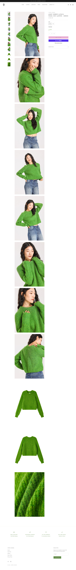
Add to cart (58, 37)
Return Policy (10, 555)
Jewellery (34, 4)
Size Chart (50, 26)
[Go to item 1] (9, 14)
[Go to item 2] (9, 19)
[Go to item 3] (9, 24)
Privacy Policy (10, 556)
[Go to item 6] (9, 39)
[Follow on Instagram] (10, 561)
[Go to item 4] (9, 29)
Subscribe (57, 557)
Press (39, 4)
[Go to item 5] (9, 34)
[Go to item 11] (9, 64)
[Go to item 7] (9, 44)
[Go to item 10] (9, 59)
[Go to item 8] (9, 49)
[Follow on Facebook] (8, 561)
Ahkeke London (52, 12)
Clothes (27, 4)
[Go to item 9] (9, 54)
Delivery (9, 553)
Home (23, 4)
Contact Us (51, 4)
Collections (44, 4)
